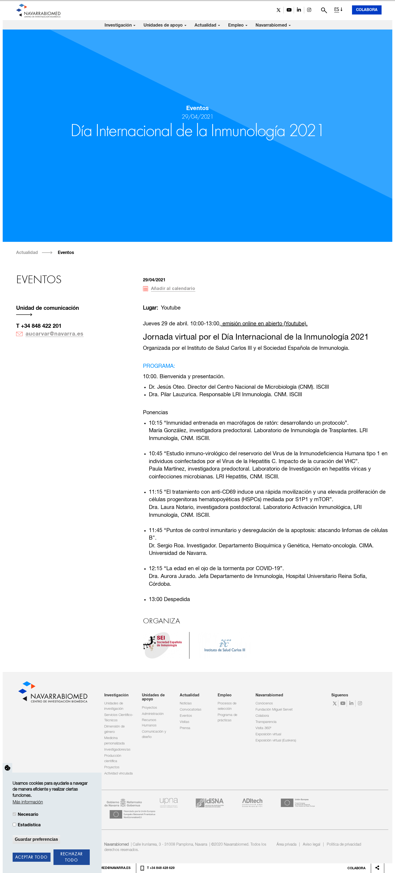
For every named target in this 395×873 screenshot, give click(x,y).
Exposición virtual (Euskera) (276, 740)
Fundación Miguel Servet (274, 709)
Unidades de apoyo (163, 25)
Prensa (185, 728)
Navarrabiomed (272, 25)
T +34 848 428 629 (161, 868)
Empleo (236, 25)
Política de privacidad (344, 844)
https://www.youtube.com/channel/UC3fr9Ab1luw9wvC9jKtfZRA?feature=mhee (288, 10)
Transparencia (266, 722)
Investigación (119, 25)
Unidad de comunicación (47, 308)
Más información (28, 802)
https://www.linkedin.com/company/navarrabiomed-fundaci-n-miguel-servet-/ (299, 10)
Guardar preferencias (36, 839)
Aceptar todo (31, 857)
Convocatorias (190, 709)
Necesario (28, 814)
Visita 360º (263, 728)
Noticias (186, 703)
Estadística (29, 825)
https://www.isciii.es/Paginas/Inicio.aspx (224, 645)
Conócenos (264, 703)
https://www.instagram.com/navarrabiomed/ (309, 10)
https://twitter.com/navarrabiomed (278, 10)
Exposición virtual (268, 734)
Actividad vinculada (118, 773)
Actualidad (206, 25)
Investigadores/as (117, 749)
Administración (153, 714)
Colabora (367, 10)
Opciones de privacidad (7, 768)
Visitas (184, 722)
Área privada (286, 844)
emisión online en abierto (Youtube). (264, 324)
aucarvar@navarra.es (55, 334)
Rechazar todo (71, 857)
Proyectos (111, 767)
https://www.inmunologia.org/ (162, 645)
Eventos (66, 252)
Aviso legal (311, 844)
